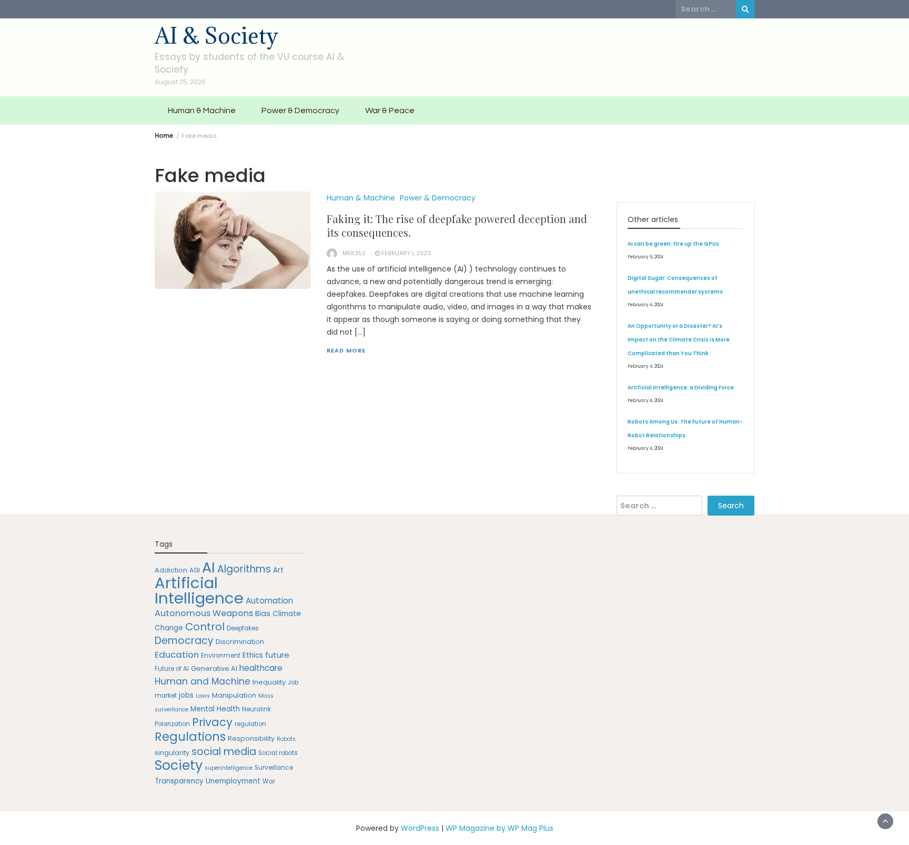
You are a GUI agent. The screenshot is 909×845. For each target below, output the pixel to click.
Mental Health (215, 709)
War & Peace (390, 110)
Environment (220, 655)
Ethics (253, 655)
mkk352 (354, 253)
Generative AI (214, 668)
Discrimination (240, 641)
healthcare (260, 667)
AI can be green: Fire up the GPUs (673, 244)
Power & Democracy (300, 110)
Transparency (179, 781)
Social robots (278, 753)
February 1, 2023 (406, 253)
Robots (286, 739)
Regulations (190, 736)
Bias (262, 613)
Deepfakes (243, 628)
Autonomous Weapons (204, 613)
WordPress (420, 828)
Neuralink (256, 709)
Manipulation (234, 695)
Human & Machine (202, 110)
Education (177, 654)
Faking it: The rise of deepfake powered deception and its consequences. (457, 225)
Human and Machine (202, 681)
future (277, 654)
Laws (203, 696)
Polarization (172, 724)
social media (223, 752)
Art (278, 570)
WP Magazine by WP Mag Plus (499, 828)
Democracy (184, 640)
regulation (250, 724)
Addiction (171, 570)
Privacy (212, 722)
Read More (346, 350)
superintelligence (228, 768)
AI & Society (216, 35)
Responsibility (251, 738)
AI (208, 567)
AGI (194, 570)
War (268, 781)
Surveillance (274, 767)
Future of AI (172, 669)
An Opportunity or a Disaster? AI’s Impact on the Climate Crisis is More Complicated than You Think (679, 339)
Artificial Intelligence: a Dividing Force (681, 387)
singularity (172, 752)
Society (179, 765)
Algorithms (244, 569)
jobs (186, 695)
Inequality (269, 682)
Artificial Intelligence (199, 590)
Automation (269, 600)
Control (205, 626)
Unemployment (233, 781)
